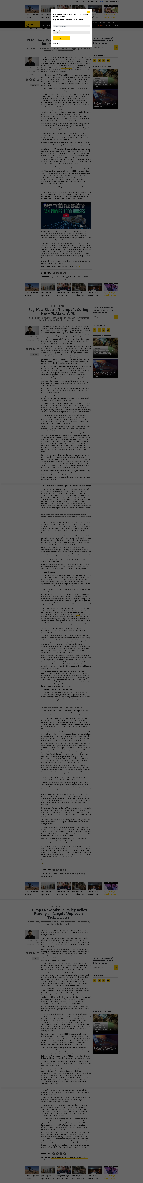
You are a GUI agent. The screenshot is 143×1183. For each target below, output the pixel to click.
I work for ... (56, 30)
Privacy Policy (56, 43)
